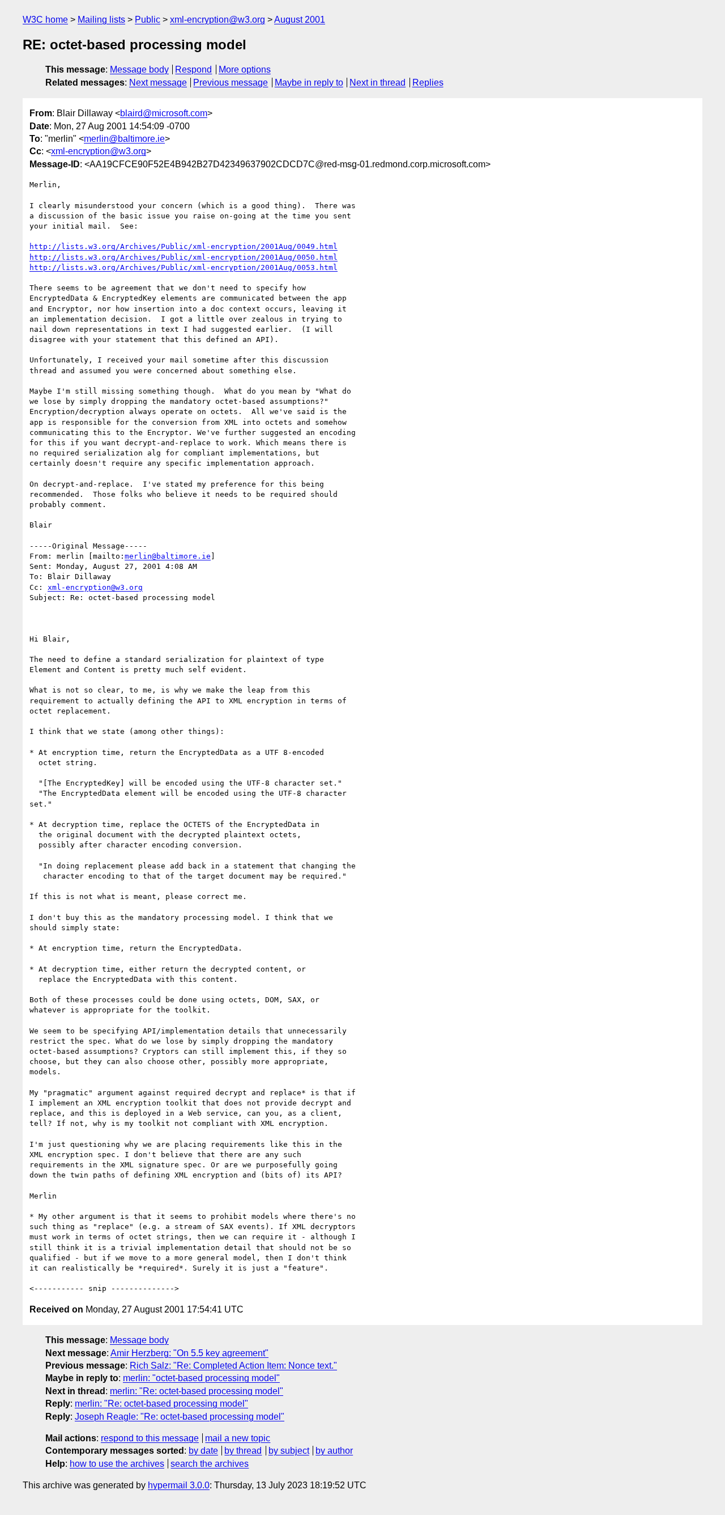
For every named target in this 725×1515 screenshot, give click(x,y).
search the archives (209, 1463)
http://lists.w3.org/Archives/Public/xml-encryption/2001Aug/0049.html (183, 246)
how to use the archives (117, 1463)
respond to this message (150, 1438)
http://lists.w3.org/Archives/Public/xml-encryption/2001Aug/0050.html (183, 257)
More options (245, 69)
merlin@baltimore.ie (124, 139)
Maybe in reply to (309, 82)
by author (334, 1450)
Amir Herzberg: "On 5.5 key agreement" (189, 1353)
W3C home (45, 19)
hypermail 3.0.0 (179, 1485)
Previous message (230, 82)
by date (203, 1450)
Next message (158, 82)
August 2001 (299, 19)
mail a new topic (237, 1438)
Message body (139, 69)
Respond (193, 69)
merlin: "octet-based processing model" (201, 1378)
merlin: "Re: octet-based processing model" (196, 1391)
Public (147, 19)
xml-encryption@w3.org (217, 19)
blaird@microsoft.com (163, 113)
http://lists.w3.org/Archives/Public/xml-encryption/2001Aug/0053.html (183, 267)
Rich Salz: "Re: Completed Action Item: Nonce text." (233, 1365)
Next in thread (377, 82)
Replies (427, 82)
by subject (288, 1450)
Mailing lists (101, 19)
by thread (243, 1450)
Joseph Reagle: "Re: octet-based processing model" (179, 1416)
